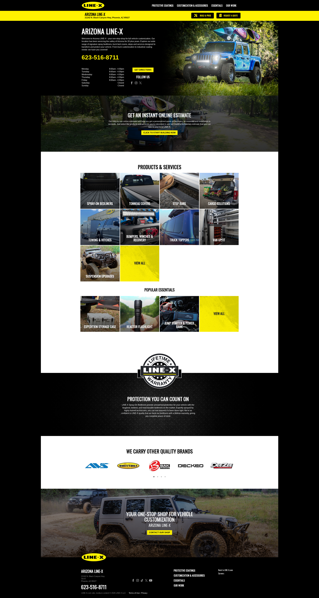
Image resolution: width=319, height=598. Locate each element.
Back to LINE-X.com (225, 570)
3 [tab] (162, 477)
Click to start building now (159, 133)
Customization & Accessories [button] (192, 5)
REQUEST (230, 15)
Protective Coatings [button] (162, 5)
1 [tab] (155, 477)
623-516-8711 (100, 57)
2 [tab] (158, 477)
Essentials (217, 5)
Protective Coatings (184, 570)
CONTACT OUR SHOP (159, 532)
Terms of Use (134, 593)
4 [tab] (166, 477)
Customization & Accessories (189, 575)
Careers (221, 573)
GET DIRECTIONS (143, 70)
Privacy (144, 593)
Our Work (231, 5)
